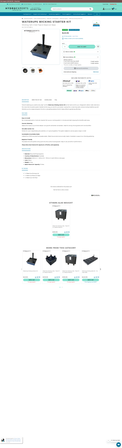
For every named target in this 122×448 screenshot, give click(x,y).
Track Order (105, 4)
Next (100, 269)
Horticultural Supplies (79, 14)
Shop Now (7, 1)
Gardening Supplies (54, 14)
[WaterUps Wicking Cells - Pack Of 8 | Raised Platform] (51, 260)
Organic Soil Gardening (39, 14)
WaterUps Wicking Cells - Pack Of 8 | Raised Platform (51, 271)
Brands (90, 14)
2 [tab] (62, 287)
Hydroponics (27, 14)
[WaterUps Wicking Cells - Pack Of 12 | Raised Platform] (61, 215)
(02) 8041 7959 (35, 9)
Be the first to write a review (61, 189)
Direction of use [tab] (37, 100)
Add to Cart (81, 46)
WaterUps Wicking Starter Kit (30, 271)
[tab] (55, 100)
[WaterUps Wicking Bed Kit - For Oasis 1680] (90, 260)
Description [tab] (25, 100)
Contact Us (113, 4)
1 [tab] (60, 287)
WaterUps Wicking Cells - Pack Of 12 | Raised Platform (61, 226)
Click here (96, 72)
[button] (107, 9)
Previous (21, 269)
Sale (97, 14)
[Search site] (90, 9)
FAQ (56, 100)
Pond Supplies (66, 14)
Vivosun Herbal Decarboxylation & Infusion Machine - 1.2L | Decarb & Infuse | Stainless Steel (13, 439)
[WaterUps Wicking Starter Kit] (32, 260)
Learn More (75, 36)
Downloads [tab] (48, 100)
